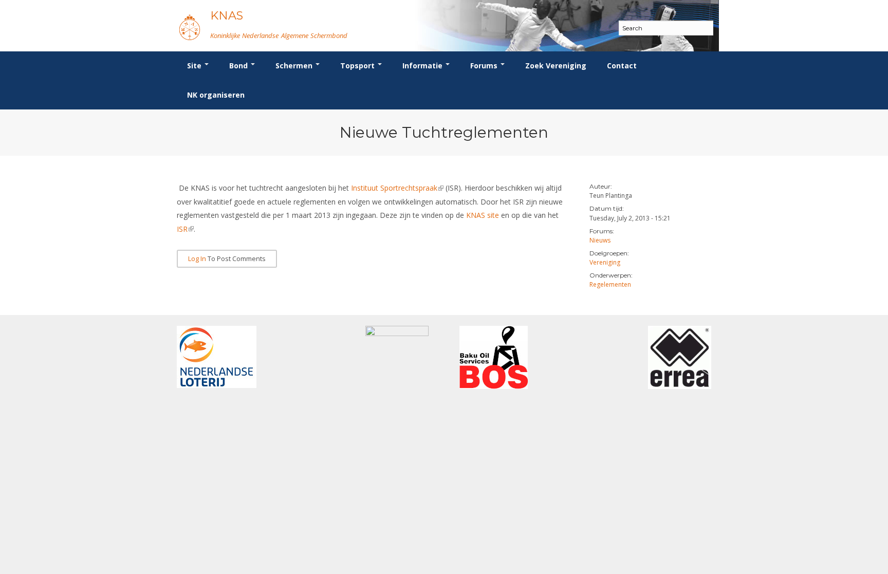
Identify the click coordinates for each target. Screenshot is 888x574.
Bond (239, 65)
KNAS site (482, 215)
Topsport (358, 65)
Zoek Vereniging (555, 65)
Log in (197, 258)
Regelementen (610, 284)
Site (195, 65)
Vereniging (604, 262)
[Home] (189, 27)
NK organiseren (216, 95)
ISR (185, 229)
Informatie (423, 65)
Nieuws (599, 240)
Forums (484, 65)
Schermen (294, 65)
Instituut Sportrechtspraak (397, 188)
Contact (622, 65)
